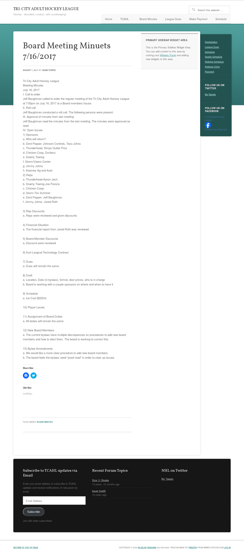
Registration (211, 42)
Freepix (193, 547)
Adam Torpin (48, 70)
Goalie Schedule (213, 56)
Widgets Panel (168, 55)
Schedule (221, 19)
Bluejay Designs (147, 547)
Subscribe (33, 511)
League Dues (173, 19)
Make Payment (198, 19)
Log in (227, 547)
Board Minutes (148, 19)
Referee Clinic (212, 66)
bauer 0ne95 (99, 491)
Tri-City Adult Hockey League (46, 9)
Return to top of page (25, 547)
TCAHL (122, 19)
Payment (209, 71)
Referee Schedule (214, 61)
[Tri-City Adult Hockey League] (208, 127)
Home (108, 19)
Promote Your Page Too (216, 129)
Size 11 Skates (100, 480)
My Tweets (210, 94)
